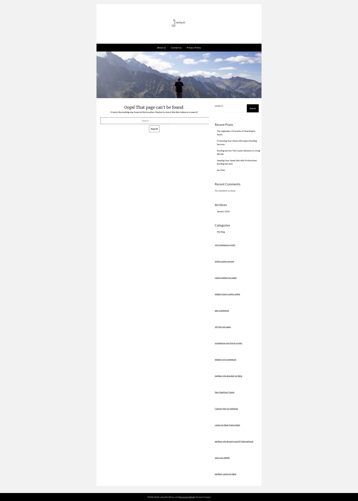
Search (219, 106)
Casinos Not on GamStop (226, 408)
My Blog (221, 232)
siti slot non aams (223, 327)
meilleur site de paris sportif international (234, 441)
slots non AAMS (222, 457)
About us (161, 47)
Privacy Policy (194, 47)
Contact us (176, 47)
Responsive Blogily (187, 497)
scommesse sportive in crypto (228, 343)
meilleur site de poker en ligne (228, 376)
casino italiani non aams (226, 277)
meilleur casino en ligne (225, 474)
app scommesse (222, 310)
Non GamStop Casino (225, 392)
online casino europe (224, 261)
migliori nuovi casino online (227, 294)
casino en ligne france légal (227, 425)
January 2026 (223, 211)
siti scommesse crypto (225, 245)
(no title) (221, 170)
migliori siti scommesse (225, 359)
